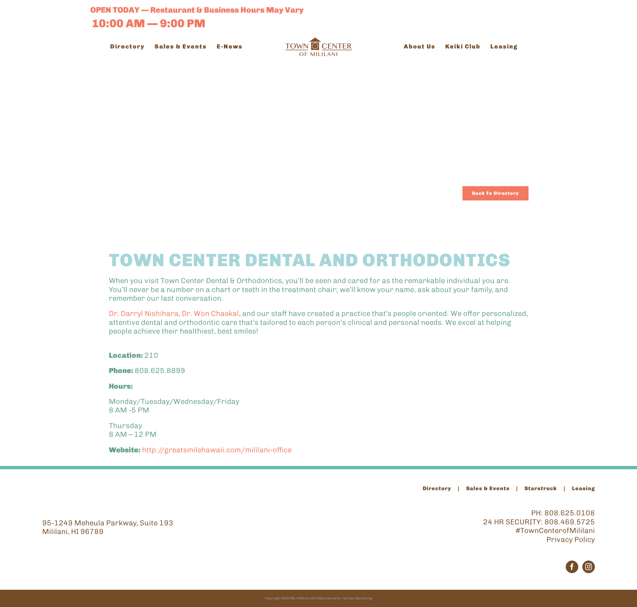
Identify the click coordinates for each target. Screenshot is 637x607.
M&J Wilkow (299, 598)
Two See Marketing (356, 598)
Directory (437, 488)
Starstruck (541, 488)
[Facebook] (572, 567)
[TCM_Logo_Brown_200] (318, 41)
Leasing (583, 488)
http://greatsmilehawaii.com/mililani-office (217, 449)
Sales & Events (488, 488)
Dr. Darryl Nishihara (143, 313)
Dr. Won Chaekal (210, 313)
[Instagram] (588, 567)
